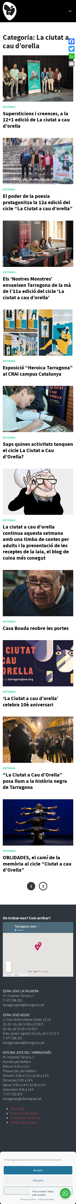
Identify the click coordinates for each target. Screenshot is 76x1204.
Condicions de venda (25, 1118)
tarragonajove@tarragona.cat (23, 1005)
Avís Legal (17, 1108)
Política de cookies (28, 1199)
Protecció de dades (46, 1199)
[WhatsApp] (71, 56)
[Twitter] (71, 49)
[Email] (71, 63)
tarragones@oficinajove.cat (22, 1098)
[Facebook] (71, 41)
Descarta (38, 1180)
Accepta (38, 1170)
